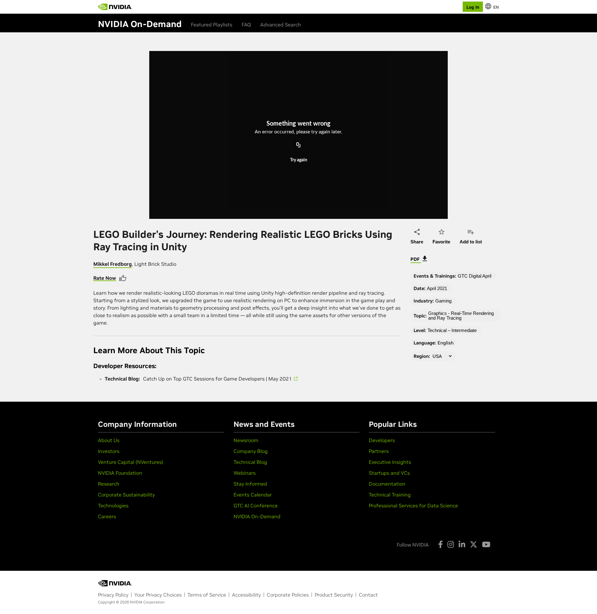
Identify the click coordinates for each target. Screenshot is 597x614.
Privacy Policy (113, 595)
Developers (382, 440)
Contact (368, 595)
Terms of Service (206, 595)
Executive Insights (390, 462)
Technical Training (390, 495)
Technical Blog (250, 462)
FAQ (246, 24)
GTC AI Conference (256, 505)
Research (108, 484)
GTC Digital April (474, 276)
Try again (298, 160)
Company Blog (251, 451)
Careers (107, 516)
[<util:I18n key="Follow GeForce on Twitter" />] (473, 544)
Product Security (334, 595)
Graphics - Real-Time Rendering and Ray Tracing (461, 315)
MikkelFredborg (112, 264)
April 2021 (437, 288)
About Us (108, 440)
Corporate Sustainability (126, 495)
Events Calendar (253, 495)
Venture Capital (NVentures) (130, 462)
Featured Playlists (211, 24)
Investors (108, 451)
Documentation (387, 484)
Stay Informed (250, 484)
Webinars (245, 473)
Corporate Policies (288, 595)
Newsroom (246, 440)
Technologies (113, 505)
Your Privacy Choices (158, 595)
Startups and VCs (389, 473)
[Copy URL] (298, 145)
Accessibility (246, 595)
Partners (379, 451)
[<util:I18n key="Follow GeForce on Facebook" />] (440, 544)
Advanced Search (280, 24)
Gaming (443, 300)
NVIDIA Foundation (120, 473)
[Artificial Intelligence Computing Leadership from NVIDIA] (115, 7)
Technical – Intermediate (452, 330)
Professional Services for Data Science (413, 505)
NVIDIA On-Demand (257, 516)
